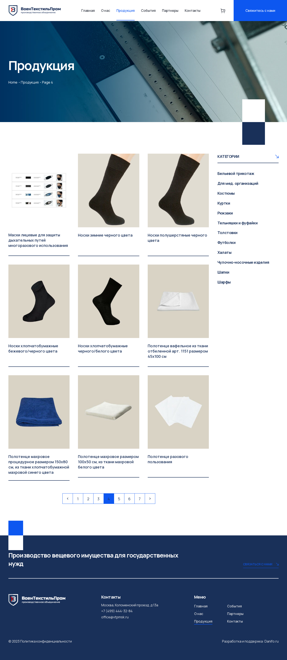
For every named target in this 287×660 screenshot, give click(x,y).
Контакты (192, 10)
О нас (105, 10)
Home (12, 82)
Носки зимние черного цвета (105, 235)
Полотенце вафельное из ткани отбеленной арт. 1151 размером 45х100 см (178, 351)
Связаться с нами (257, 564)
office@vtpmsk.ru (115, 617)
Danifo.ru (272, 641)
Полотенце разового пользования (168, 459)
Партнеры (170, 10)
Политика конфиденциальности (46, 641)
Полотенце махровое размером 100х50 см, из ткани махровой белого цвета (108, 462)
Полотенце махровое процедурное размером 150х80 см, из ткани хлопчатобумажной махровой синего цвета (38, 464)
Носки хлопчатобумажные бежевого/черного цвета (33, 348)
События (148, 10)
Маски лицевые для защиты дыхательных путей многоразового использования (38, 240)
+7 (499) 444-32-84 (117, 611)
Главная (88, 10)
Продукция (125, 10)
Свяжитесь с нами (260, 10)
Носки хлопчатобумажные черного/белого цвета (103, 348)
